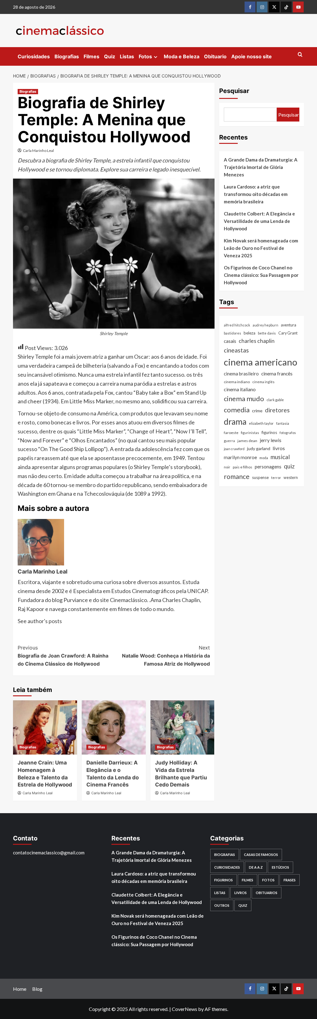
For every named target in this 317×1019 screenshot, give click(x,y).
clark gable (275, 400)
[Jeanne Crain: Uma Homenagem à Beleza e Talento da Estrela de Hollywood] (45, 727)
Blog (37, 989)
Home (19, 989)
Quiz (109, 56)
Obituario (215, 56)
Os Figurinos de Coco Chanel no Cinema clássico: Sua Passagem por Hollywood (261, 275)
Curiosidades (34, 56)
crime (257, 410)
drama (235, 422)
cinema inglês (263, 382)
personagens (268, 466)
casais (230, 341)
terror (276, 478)
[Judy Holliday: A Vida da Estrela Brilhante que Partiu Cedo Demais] (182, 727)
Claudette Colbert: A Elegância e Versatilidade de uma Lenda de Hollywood (259, 221)
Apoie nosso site (251, 56)
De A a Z (256, 867)
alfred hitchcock (237, 325)
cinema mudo (244, 398)
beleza (249, 332)
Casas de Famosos (261, 855)
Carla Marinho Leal (38, 150)
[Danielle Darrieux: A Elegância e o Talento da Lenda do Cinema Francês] (114, 727)
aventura (288, 325)
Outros (221, 905)
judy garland (258, 448)
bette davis (267, 333)
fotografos (288, 433)
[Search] (300, 54)
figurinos (269, 432)
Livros (240, 893)
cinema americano (260, 362)
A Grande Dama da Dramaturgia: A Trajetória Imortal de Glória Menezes (260, 167)
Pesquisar (234, 91)
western (291, 477)
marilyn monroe (240, 457)
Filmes (91, 56)
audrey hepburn (265, 325)
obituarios (266, 893)
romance (237, 476)
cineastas (236, 350)
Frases (290, 880)
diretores (277, 410)
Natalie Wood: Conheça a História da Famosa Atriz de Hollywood (166, 656)
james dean (247, 440)
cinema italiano (240, 389)
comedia (237, 409)
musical (280, 456)
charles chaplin (257, 341)
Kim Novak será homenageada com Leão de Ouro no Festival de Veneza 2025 (261, 248)
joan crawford (234, 449)
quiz (289, 466)
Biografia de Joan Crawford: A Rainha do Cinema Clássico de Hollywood (63, 656)
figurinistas (250, 433)
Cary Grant (287, 333)
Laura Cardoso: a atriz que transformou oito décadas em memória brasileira (256, 194)
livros (279, 448)
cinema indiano (237, 381)
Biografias (66, 56)
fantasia (282, 423)
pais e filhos (242, 467)
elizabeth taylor (261, 423)
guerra (229, 441)
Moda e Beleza (181, 56)
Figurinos (223, 880)
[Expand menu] (155, 57)
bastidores (232, 333)
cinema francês (277, 373)
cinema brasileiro (241, 373)
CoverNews (184, 1009)
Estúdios (280, 867)
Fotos (145, 56)
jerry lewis (270, 440)
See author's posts (40, 621)
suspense (260, 477)
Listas (127, 56)
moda (263, 458)
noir (227, 467)
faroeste (231, 432)
